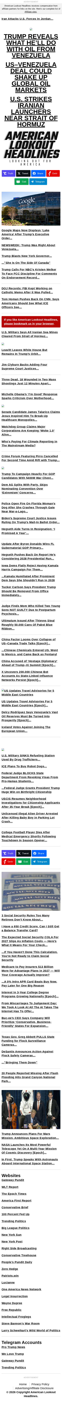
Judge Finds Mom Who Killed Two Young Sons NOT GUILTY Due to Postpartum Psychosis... (31, 609)
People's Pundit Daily (17, 1262)
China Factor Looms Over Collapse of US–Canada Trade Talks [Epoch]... (29, 641)
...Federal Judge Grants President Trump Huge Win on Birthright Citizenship (31, 790)
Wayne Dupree (12, 1303)
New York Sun (12, 1234)
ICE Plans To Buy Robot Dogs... (24, 766)
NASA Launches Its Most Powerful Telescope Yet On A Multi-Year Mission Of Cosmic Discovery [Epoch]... (29, 1148)
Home (23, 1384)
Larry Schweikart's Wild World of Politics (31, 1330)
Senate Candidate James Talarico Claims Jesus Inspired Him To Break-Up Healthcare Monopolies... (31, 415)
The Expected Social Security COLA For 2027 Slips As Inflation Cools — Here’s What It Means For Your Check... (30, 941)
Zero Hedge (10, 1269)
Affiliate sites (31, 12)
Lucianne (8, 1282)
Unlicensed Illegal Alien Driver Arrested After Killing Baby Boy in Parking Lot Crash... (30, 817)
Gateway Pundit (13, 1180)
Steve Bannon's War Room (21, 1323)
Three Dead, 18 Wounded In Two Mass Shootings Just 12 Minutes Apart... (29, 381)
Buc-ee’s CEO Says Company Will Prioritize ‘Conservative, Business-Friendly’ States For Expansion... (27, 1022)
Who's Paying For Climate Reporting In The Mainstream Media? (29, 443)
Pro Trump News (13, 1347)
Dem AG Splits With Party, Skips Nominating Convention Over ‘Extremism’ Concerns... (25, 488)
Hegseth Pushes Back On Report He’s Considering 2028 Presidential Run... (29, 556)
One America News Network (21, 1289)
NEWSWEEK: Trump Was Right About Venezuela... (28, 247)
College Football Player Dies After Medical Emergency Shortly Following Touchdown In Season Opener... (29, 836)
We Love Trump (13, 1353)
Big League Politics (16, 1228)
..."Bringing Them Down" (20, 1062)
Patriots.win (10, 1275)
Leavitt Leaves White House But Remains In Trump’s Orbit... (24, 351)
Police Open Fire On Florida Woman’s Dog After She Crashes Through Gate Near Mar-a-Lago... (28, 507)
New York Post (12, 1241)
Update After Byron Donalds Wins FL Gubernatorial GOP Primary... (28, 545)
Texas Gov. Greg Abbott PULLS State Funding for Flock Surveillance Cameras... (28, 1040)
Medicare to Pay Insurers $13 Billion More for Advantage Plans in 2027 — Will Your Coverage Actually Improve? (31, 970)
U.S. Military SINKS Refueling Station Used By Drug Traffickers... (28, 757)
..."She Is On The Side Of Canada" (26, 262)
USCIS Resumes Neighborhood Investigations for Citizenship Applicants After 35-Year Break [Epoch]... (31, 802)
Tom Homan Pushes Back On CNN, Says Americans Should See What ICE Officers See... (30, 303)
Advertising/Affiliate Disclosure (34, 1388)
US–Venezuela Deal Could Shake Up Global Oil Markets (31, 77)
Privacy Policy (40, 1384)
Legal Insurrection (15, 1296)
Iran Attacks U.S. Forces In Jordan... (27, 18)
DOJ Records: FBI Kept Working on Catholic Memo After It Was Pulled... (27, 290)
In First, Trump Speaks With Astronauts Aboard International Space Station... (30, 1161)
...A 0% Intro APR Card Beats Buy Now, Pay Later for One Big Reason (29, 983)
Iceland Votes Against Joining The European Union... (26, 729)
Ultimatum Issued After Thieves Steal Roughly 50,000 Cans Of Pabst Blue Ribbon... (28, 624)
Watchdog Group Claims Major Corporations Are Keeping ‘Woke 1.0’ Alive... (28, 430)
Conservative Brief (15, 1207)
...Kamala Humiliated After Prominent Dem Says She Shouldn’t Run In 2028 (28, 578)
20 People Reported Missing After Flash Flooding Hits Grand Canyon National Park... (30, 1077)
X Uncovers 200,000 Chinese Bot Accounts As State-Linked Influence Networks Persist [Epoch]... (27, 675)
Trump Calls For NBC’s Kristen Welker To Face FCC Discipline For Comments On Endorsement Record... (29, 273)
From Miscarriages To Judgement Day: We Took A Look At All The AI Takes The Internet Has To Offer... (30, 1007)
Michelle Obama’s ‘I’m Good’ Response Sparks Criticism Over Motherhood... (30, 396)
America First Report (16, 1200)
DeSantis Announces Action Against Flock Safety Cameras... (27, 1053)
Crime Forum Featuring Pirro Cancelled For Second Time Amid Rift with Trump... (31, 458)
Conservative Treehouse (19, 1255)
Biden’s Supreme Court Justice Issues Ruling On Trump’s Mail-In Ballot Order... (31, 520)
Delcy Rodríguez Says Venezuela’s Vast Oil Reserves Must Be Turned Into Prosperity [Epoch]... (30, 716)
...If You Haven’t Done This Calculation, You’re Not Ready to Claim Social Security (30, 956)
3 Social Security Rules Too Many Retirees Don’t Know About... (26, 917)
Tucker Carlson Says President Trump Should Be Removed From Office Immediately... (29, 591)
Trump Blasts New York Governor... (27, 256)
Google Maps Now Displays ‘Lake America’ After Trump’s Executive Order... (25, 234)
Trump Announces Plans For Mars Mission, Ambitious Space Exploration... (30, 1135)
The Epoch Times (14, 1193)
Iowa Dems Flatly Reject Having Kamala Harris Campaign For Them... (30, 567)
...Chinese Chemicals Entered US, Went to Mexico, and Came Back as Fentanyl (30, 652)
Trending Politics (14, 1221)
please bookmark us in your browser (29, 323)
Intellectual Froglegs (16, 1316)
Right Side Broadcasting (19, 1248)
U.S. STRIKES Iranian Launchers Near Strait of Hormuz (31, 112)
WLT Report (10, 1187)
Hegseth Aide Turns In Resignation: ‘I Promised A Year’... (28, 531)
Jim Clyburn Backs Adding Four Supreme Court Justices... (24, 366)
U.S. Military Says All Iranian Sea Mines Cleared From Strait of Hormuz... (30, 334)
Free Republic (12, 1310)
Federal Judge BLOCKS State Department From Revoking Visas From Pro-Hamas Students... (30, 777)
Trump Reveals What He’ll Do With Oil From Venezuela (31, 46)
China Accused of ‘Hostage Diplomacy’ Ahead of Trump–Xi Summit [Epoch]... (29, 663)
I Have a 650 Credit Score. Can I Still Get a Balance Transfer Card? (30, 928)
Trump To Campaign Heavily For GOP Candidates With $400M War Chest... (28, 476)
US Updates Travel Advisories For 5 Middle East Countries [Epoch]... (27, 703)
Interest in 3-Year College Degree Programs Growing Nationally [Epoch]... (30, 994)
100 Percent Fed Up (16, 1214)
